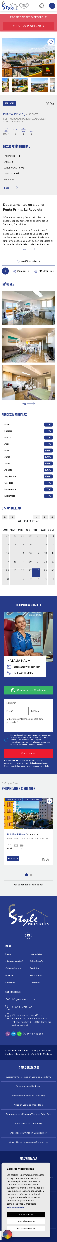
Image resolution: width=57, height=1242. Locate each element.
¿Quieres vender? (14, 961)
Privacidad (47, 1050)
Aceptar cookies (26, 1214)
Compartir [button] (23, 271)
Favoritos (10, 982)
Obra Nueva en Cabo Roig (28, 1124)
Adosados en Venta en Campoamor (28, 1133)
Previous (5, 57)
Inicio (8, 954)
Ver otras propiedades (28, 26)
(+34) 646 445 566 (33, 1033)
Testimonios (36, 975)
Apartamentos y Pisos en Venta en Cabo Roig (28, 1114)
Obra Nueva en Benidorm (28, 1086)
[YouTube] (28, 935)
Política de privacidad (18, 740)
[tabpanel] (28, 831)
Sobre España (36, 961)
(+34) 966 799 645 (22, 1007)
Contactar (35, 982)
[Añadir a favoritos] (50, 42)
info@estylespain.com (23, 999)
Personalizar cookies (26, 1221)
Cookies (9, 1054)
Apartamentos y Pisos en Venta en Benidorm (28, 1077)
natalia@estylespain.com (27, 666)
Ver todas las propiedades (28, 884)
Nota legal (35, 1050)
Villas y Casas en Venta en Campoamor (28, 1142)
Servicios (34, 968)
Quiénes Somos (13, 968)
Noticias (9, 975)
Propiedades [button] (36, 954)
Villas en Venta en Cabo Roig (28, 1105)
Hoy (37, 517)
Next (52, 57)
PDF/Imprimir (46, 271)
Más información (15, 1207)
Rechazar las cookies (26, 1228)
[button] (28, 403)
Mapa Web (20, 1054)
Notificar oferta (30, 261)
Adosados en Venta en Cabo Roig (28, 1096)
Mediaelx (47, 1054)
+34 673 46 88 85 (23, 673)
